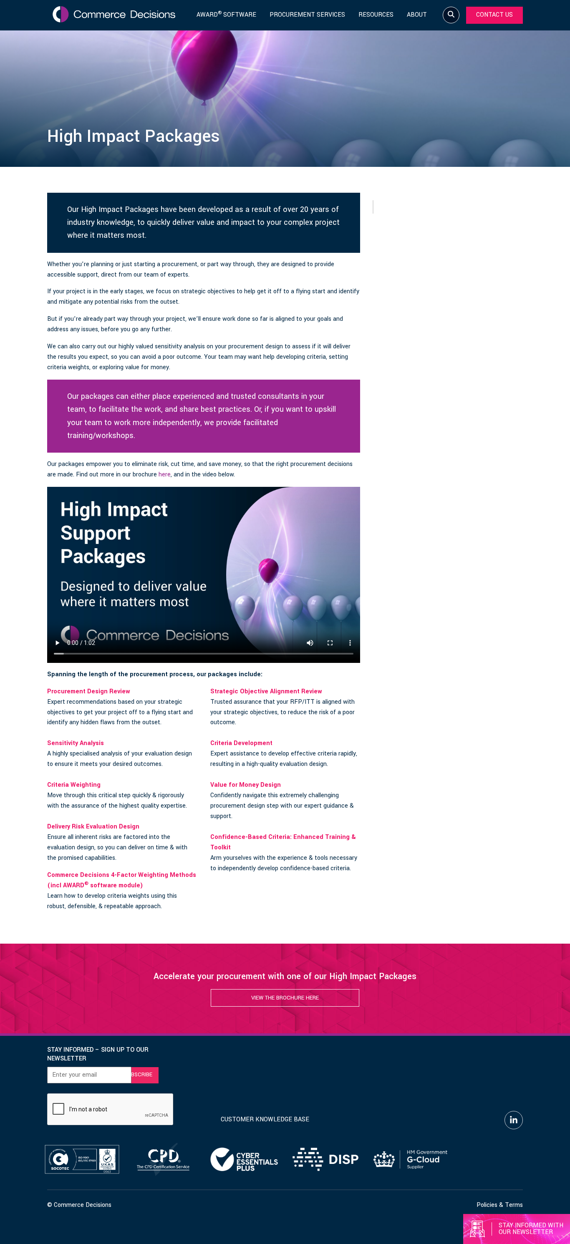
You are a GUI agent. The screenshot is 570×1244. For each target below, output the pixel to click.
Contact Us (494, 14)
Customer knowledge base (265, 1119)
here (165, 474)
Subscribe (138, 1074)
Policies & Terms (500, 1205)
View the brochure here (285, 998)
